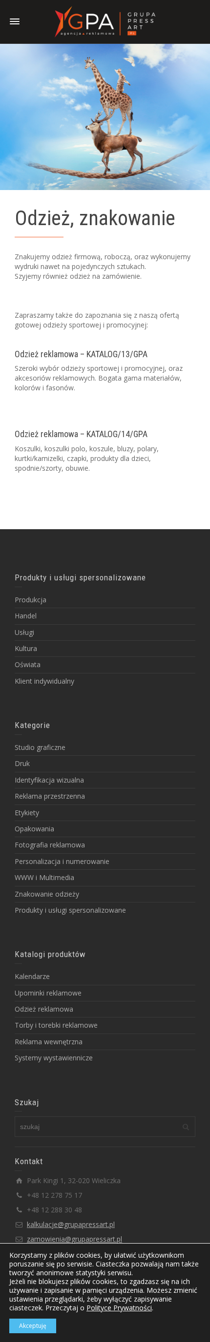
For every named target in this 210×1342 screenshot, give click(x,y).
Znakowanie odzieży (47, 894)
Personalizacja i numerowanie (62, 861)
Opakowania (34, 828)
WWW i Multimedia (44, 877)
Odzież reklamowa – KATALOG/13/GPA (81, 354)
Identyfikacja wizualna (49, 780)
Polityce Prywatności (119, 1307)
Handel (26, 615)
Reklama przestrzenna (50, 796)
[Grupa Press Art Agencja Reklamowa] (105, 21)
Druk (22, 763)
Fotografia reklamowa (50, 844)
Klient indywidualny (44, 681)
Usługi (24, 632)
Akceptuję (32, 1326)
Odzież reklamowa (44, 1009)
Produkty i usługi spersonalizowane (70, 910)
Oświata (28, 664)
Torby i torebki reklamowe (56, 1025)
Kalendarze (32, 976)
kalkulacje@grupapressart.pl (71, 1224)
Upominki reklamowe (48, 992)
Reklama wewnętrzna (49, 1041)
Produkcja (30, 599)
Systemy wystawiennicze (54, 1057)
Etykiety (27, 812)
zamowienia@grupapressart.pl (74, 1239)
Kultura (26, 648)
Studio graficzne (40, 747)
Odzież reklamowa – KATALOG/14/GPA (81, 434)
